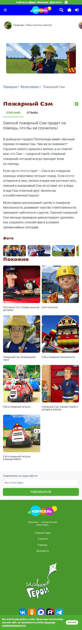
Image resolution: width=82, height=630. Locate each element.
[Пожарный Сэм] (14, 250)
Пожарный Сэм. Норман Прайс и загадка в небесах (60, 408)
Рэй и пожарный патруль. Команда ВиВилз (17, 458)
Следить (77, 104)
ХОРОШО (72, 622)
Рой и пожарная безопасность (58, 357)
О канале (42, 539)
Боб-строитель (50, 307)
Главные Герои (43, 533)
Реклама (42, 545)
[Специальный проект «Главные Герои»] (41, 581)
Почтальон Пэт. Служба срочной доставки (21, 308)
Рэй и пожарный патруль (17, 406)
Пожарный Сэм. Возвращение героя (19, 358)
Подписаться (41, 491)
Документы (42, 551)
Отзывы (32, 112)
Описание (13, 112)
